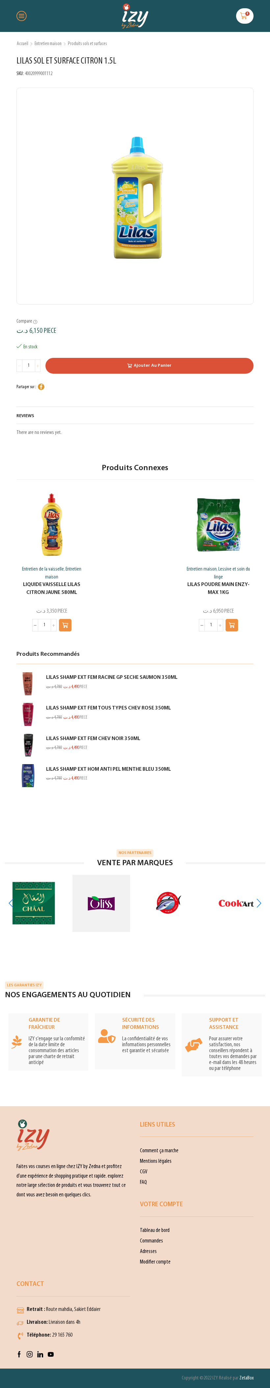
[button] (65, 625)
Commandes (151, 1241)
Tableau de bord (155, 1230)
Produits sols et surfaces (87, 43)
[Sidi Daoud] (169, 903)
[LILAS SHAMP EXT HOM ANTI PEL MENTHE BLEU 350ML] (28, 775)
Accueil (22, 43)
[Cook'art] (236, 903)
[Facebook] (19, 1354)
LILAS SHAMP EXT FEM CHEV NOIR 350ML (93, 738)
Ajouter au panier (153, 365)
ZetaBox (246, 1378)
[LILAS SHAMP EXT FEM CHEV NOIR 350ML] (28, 745)
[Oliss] (101, 903)
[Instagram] (30, 1354)
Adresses (148, 1251)
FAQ (143, 1182)
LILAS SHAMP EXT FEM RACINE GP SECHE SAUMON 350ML (111, 677)
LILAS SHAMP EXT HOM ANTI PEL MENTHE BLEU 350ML (108, 769)
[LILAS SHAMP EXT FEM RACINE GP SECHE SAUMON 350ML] (28, 683)
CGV (144, 1172)
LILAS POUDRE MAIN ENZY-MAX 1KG (218, 588)
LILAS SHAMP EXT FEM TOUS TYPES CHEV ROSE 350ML (108, 708)
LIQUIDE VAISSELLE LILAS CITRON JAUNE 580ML (51, 588)
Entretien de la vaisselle (43, 569)
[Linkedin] (40, 1354)
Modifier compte (155, 1262)
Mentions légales (156, 1161)
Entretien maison (48, 43)
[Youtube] (51, 1354)
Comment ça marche (159, 1151)
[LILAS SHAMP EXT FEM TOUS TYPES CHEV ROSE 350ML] (28, 714)
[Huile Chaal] (34, 903)
